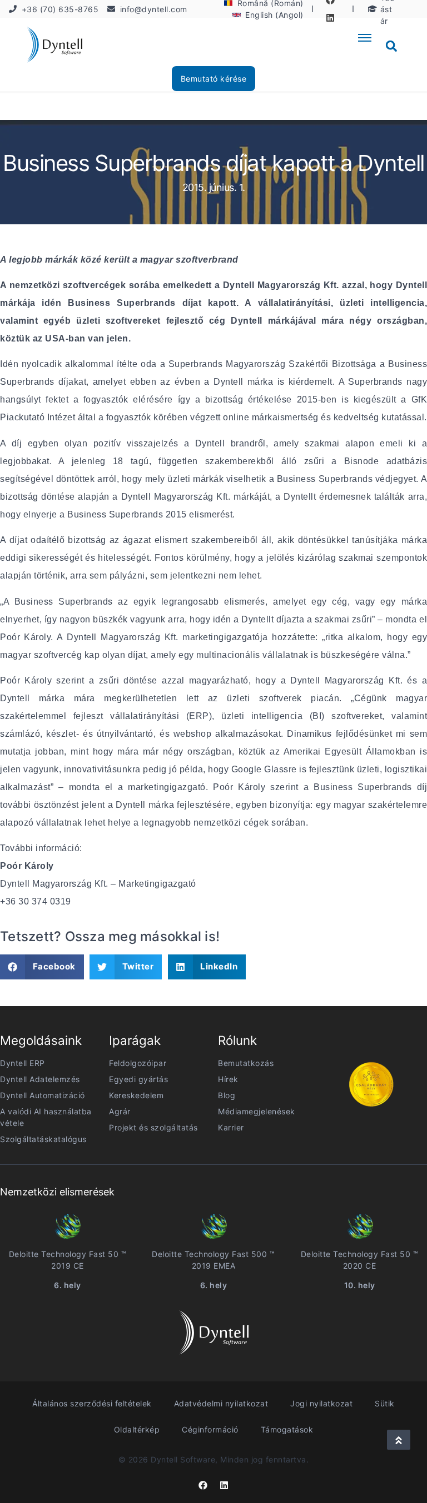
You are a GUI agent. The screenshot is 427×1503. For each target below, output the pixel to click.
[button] (391, 46)
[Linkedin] (330, 18)
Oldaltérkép (137, 1429)
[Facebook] (203, 1485)
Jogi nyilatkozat (321, 1403)
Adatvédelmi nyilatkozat (221, 1403)
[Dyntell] (54, 46)
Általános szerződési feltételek (92, 1403)
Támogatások (287, 1429)
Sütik (385, 1403)
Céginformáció (210, 1429)
